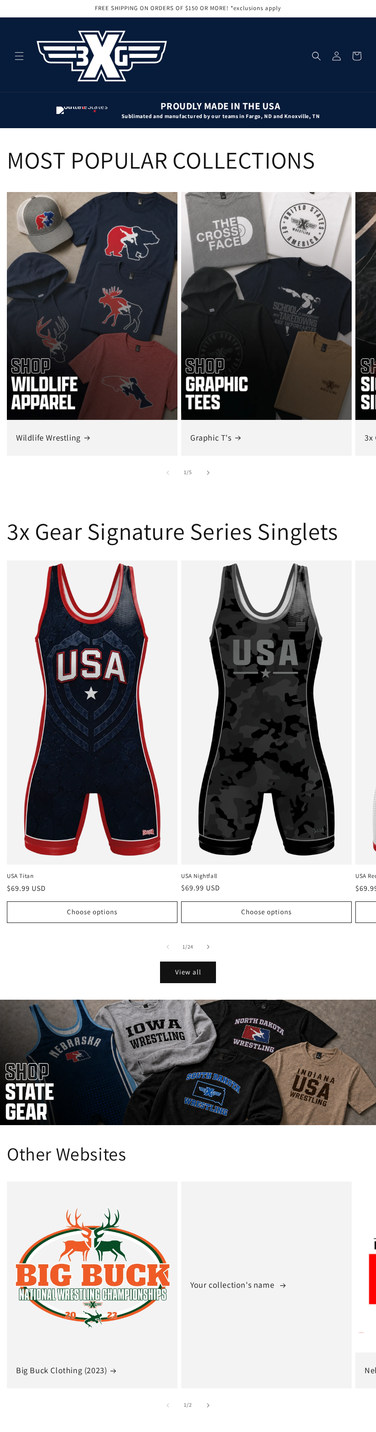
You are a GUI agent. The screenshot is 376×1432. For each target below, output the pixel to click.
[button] (19, 56)
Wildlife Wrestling (48, 437)
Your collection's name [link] (233, 1284)
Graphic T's (211, 437)
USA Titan (20, 876)
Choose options (92, 911)
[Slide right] (208, 473)
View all (188, 972)
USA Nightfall (199, 876)
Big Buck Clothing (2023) (61, 1370)
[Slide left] (168, 473)
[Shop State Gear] (188, 1062)
